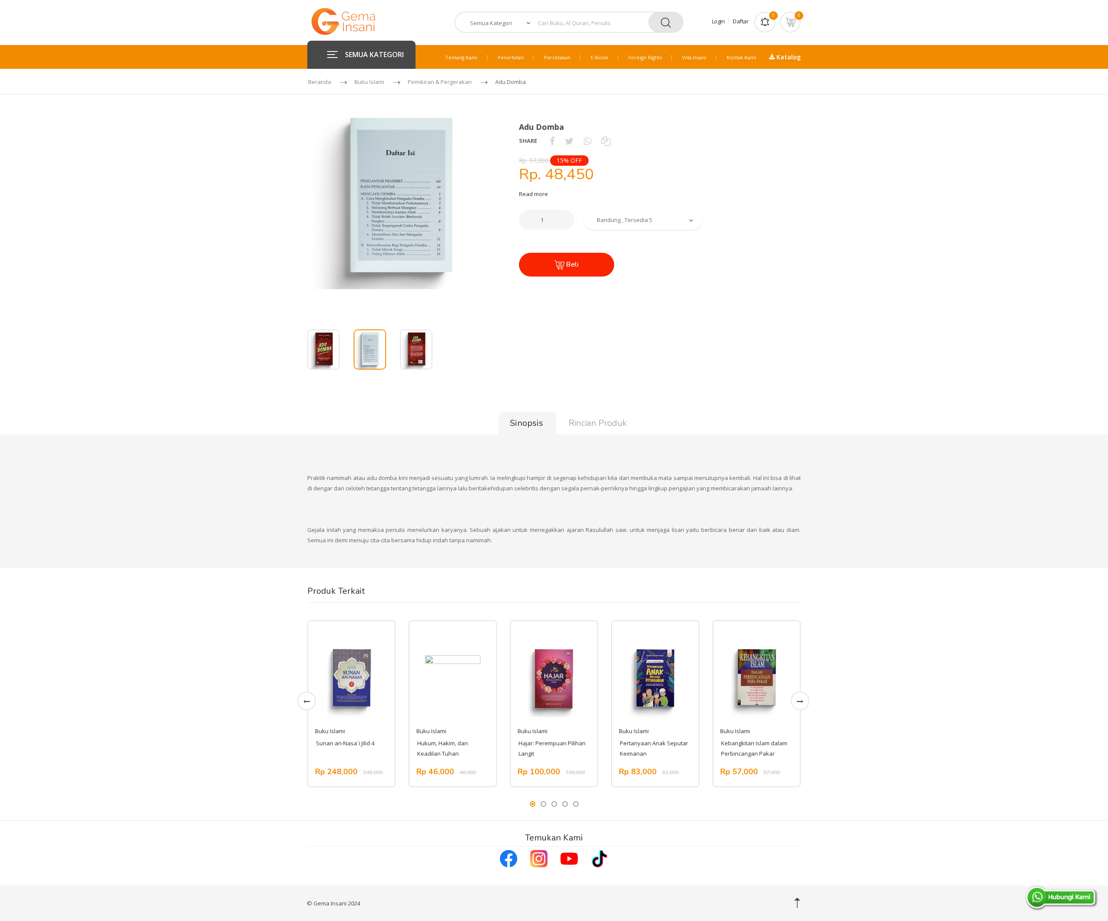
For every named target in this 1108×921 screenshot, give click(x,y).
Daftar (740, 21)
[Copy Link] (605, 140)
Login (718, 21)
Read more (533, 194)
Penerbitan (511, 57)
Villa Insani (694, 57)
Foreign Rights (645, 57)
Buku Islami (369, 82)
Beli (571, 264)
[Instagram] (539, 857)
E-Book (599, 57)
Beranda (319, 82)
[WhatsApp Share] (587, 140)
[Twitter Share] (569, 140)
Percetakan (557, 57)
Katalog (788, 57)
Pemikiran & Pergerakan (440, 82)
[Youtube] (569, 857)
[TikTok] (599, 857)
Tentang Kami (461, 57)
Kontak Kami (741, 57)
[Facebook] (508, 857)
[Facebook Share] (552, 140)
